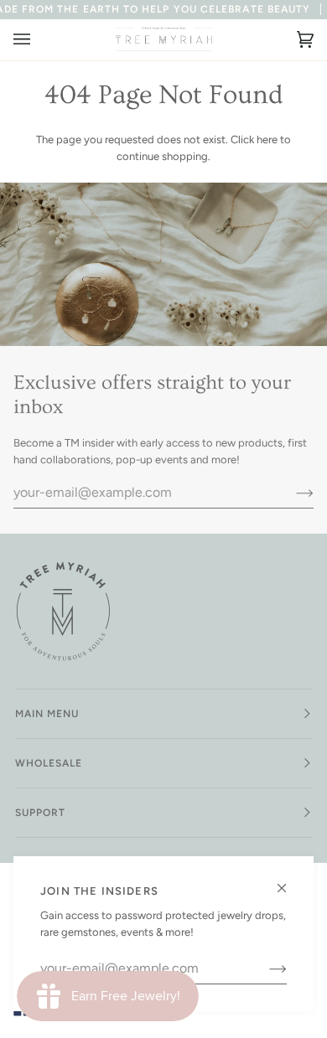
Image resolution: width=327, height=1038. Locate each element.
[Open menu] (38, 39)
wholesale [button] (49, 763)
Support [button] (40, 813)
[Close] (289, 881)
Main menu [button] (47, 714)
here (267, 139)
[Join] (264, 968)
